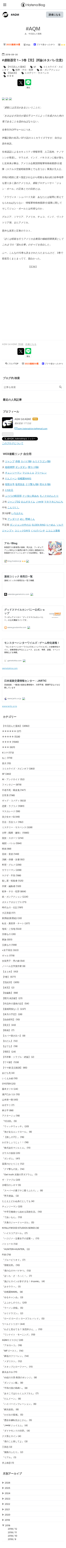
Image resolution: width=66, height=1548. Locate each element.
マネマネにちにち (53, 501)
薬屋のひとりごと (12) (13, 1163)
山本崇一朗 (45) (10, 1099)
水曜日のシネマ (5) (11, 1185)
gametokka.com (10, 668)
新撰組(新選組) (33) (12, 918)
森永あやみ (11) (9, 1372)
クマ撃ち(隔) (32, 484)
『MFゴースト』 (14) (12, 1350)
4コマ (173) (8, 752)
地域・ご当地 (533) (11, 928)
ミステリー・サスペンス (37, 72)
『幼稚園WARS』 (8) (12, 1291)
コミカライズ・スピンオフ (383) (18, 768)
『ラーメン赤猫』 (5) (12, 1307)
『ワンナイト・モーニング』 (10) (18, 1334)
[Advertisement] (33, 303)
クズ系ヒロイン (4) (11, 1436)
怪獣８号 (10, 484)
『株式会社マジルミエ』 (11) (16, 1147)
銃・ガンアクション (50, 69)
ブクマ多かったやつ (45, 44)
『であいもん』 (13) (12, 1217)
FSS (28, 45)
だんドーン (11, 478)
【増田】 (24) (9, 1051)
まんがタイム (28, 501)
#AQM (15, 14)
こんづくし (13, 507)
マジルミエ (28, 472)
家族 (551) (7, 939)
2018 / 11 (12, 1532)
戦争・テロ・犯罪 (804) (14, 891)
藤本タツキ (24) (10, 1089)
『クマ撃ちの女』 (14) (13, 1169)
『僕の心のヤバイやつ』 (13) (16, 1270)
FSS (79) (6, 1254)
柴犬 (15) (6, 763)
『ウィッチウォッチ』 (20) (15, 1126)
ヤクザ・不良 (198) (11, 875)
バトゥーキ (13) (10, 1243)
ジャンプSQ (13, 501)
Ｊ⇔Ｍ (39, 501)
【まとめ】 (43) (10, 971)
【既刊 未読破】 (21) (12, 998)
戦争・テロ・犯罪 (24, 69)
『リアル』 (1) (9, 1457)
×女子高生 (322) (10, 950)
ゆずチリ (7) (8, 1105)
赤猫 (17, 461)
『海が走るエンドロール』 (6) (17, 1131)
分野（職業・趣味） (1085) (15, 832)
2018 (7, 1525)
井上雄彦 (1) (8, 1462)
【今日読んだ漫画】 (17, 66)
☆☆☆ (10, 76)
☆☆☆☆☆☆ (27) (11, 731)
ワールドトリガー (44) (13, 1324)
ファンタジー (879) (11, 784)
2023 (7, 1498)
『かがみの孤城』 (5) (12, 1414)
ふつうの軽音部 (13, 496)
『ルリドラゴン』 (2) (12, 1313)
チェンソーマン (13, 472)
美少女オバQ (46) (11, 816)
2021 (7, 1509)
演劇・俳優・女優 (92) (13, 859)
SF (35, 66)
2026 (7, 1482)
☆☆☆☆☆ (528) (11, 736)
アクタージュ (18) (11, 1115)
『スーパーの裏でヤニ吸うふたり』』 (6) (22, 1190)
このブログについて (12, 443)
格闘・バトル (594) (12, 843)
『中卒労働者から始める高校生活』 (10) (22, 1211)
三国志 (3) (7, 1446)
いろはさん (17, 513)
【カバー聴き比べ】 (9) (13, 1035)
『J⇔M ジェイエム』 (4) (15, 1425)
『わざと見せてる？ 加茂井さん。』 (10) (22, 1329)
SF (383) (6, 773)
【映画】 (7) (8, 1030)
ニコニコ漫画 (53, 530)
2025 (7, 1488)
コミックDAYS (22, 530)
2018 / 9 (12, 1539)
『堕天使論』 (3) (10, 1195)
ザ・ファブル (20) (11, 1179)
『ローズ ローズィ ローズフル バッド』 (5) (23, 1318)
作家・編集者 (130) (11, 886)
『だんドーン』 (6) (11, 1398)
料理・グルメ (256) (11, 864)
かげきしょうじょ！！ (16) (15, 1142)
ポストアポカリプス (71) (14, 902)
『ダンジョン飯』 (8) (12, 1382)
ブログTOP (13, 363)
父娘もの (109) (9, 944)
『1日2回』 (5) (9, 1121)
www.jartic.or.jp (9, 706)
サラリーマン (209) (11, 870)
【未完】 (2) (8, 987)
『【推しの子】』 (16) (13, 1137)
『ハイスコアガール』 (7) (15, 1233)
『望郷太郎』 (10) (11, 1265)
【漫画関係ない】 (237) (14, 1009)
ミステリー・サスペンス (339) (17, 827)
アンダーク (13, 519)
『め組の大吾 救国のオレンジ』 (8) (19, 1377)
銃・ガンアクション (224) (15, 896)
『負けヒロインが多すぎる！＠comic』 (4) (23, 1281)
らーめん (51, 524)
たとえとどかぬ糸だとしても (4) (18, 1201)
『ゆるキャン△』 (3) (12, 1297)
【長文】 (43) (9, 1025)
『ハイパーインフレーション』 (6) (19, 1404)
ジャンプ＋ (8, 530)
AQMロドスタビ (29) (12, 1340)
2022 (7, 1504)
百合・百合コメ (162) (12, 822)
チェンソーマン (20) (12, 1206)
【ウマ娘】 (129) (10, 1062)
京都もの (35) (9, 934)
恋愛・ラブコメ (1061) (13, 806)
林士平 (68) (8, 1110)
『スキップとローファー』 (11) (17, 1366)
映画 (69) (6, 848)
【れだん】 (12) (10, 1041)
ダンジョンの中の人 (20, 524)
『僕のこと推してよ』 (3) (15, 1441)
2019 (7, 1520)
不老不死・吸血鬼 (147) (14, 790)
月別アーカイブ (12, 1473)
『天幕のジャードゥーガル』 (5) (18, 1222)
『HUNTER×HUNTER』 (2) (16, 1249)
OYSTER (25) (9, 1083)
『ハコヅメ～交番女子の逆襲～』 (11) (20, 1238)
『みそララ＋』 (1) (11, 1286)
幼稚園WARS (24, 478)
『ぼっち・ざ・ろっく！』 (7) (17, 1275)
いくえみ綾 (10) (10, 1078)
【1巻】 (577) (9, 976)
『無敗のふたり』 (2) (12, 1452)
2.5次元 (9, 490)
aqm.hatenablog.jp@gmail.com (32, 428)
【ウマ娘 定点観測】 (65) (14, 1067)
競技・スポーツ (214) (13, 838)
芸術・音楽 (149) (10, 854)
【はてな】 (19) (10, 1046)
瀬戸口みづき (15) (11, 1094)
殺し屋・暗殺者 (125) (12, 880)
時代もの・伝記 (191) (12, 907)
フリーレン (41, 472)
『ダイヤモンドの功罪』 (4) (16, 1430)
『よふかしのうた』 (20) (14, 1302)
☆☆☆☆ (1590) (10, 741)
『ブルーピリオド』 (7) (13, 1259)
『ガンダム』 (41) (11, 1158)
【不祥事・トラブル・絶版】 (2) (18, 1057)
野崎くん (30, 519)
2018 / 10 (12, 1535)
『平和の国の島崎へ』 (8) (15, 1388)
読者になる (55, 14)
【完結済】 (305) (10, 982)
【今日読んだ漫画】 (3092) (15, 725)
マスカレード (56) (11, 811)
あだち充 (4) (8, 1073)
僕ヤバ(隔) (33, 467)
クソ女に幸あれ (30, 496)
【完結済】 (12, 72)
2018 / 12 (12, 1528)
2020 (7, 1514)
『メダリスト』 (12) (12, 1361)
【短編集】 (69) (10, 992)
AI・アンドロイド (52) (13, 779)
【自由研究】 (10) (11, 1019)
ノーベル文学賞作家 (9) (13, 966)
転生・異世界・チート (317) (16, 923)
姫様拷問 (10, 467)
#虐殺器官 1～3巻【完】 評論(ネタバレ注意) (32, 60)
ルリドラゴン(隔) (41, 461)
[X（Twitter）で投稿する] (20, 82)
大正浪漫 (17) (8, 912)
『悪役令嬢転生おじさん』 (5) (17, 1420)
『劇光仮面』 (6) (10, 1409)
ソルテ (59, 524)
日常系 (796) (8, 795)
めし (22, 519)
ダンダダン (21, 467)
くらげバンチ (38, 530)
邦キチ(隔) (45, 484)
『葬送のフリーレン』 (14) (15, 1356)
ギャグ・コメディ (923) (14, 800)
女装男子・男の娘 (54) (13, 960)
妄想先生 (20, 484)
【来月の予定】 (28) (12, 1014)
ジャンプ (10, 461)
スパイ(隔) (26, 461)
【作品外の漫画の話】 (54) (15, 1003)
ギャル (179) (8, 955)
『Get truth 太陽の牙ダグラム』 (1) (19, 1174)
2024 (7, 1493)
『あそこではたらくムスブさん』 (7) (20, 1393)
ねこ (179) (7, 757)
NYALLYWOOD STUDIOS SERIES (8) (20, 1227)
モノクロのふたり (49, 496)
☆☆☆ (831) (8, 747)
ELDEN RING (39, 524)
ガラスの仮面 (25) (11, 1153)
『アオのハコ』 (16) (12, 1345)
